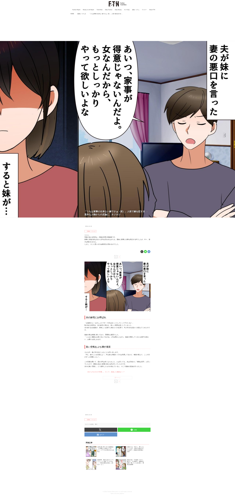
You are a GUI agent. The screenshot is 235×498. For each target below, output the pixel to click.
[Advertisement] (117, 28)
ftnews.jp (232, 216)
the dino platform (119, 493)
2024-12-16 (88, 226)
